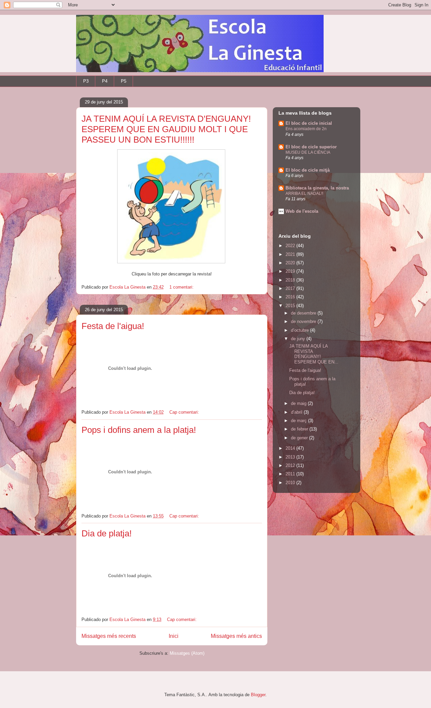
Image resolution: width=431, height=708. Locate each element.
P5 (123, 81)
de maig (299, 403)
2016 (291, 296)
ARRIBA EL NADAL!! (304, 193)
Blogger (258, 694)
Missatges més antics (236, 636)
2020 (291, 262)
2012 (291, 465)
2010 (291, 482)
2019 (291, 271)
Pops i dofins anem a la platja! (138, 430)
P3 (86, 81)
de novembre (304, 321)
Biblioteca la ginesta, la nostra (317, 187)
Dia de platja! (106, 533)
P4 (104, 81)
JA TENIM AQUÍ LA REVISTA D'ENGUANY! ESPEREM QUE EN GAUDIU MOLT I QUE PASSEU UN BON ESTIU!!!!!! (166, 129)
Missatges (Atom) (187, 653)
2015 (291, 305)
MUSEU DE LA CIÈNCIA (308, 152)
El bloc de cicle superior (311, 146)
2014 (291, 448)
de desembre (304, 313)
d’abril (297, 412)
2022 (291, 245)
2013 (291, 457)
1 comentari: (182, 287)
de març (299, 420)
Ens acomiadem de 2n (306, 128)
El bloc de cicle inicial (309, 123)
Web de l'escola (302, 211)
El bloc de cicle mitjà (308, 170)
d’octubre (300, 330)
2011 (291, 473)
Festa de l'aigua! (112, 326)
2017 (291, 288)
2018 (291, 280)
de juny (298, 338)
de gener (300, 437)
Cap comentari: (184, 412)
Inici (173, 636)
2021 (291, 254)
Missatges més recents (108, 636)
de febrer (300, 429)
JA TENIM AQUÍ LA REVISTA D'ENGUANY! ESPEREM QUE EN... (313, 354)
